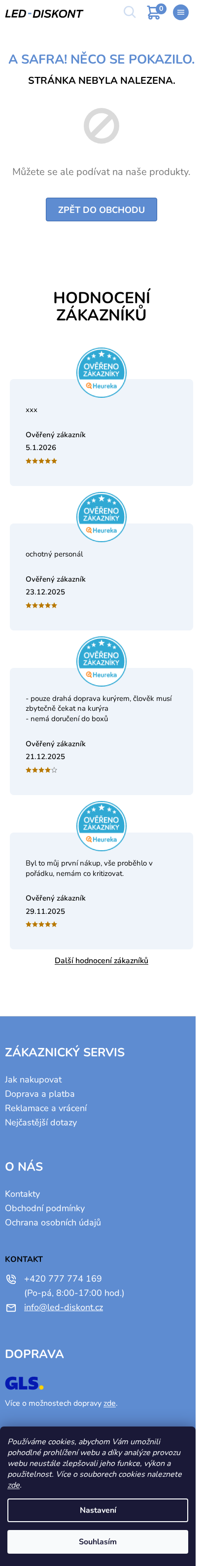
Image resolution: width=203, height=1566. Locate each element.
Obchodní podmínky (45, 1208)
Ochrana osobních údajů (53, 1222)
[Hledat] (129, 12)
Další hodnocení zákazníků (101, 960)
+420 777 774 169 (63, 1279)
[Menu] (181, 12)
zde (13, 1485)
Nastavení (98, 1510)
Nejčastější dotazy (41, 1122)
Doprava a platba (40, 1094)
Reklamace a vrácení (46, 1108)
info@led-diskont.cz (63, 1307)
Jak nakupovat (33, 1079)
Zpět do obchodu (101, 210)
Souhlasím (98, 1541)
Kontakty (22, 1194)
